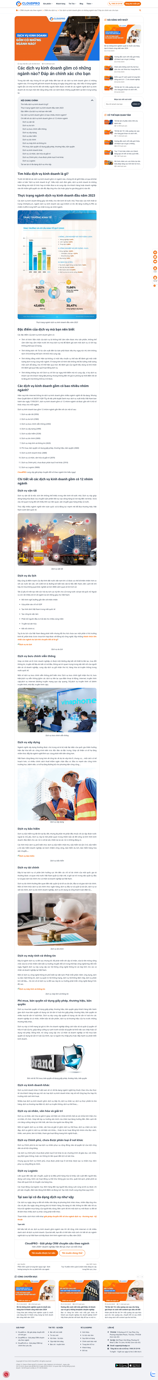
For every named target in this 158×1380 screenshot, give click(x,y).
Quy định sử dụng (88, 1338)
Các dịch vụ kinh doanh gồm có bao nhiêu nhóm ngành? (44, 115)
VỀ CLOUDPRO (86, 1328)
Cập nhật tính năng (56, 1341)
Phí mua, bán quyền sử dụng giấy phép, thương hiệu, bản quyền (49, 146)
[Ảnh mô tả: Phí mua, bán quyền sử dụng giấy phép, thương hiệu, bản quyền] (57, 1058)
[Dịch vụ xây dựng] (57, 794)
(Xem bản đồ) (114, 1337)
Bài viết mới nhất (56, 1332)
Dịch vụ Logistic (29, 161)
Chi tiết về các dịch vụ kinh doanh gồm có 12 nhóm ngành (44, 118)
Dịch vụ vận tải (28, 122)
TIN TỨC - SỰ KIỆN (55, 1328)
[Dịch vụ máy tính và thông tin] (31, 989)
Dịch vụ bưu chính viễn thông (34, 129)
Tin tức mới (54, 1335)
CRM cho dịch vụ (50, 10)
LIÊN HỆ (111, 1328)
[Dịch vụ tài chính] (57, 919)
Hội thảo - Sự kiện (56, 1338)
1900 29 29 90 (116, 4)
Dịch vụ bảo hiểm (30, 136)
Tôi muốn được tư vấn (43, 1253)
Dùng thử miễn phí (133, 4)
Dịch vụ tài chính (29, 139)
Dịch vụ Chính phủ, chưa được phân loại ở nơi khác (43, 157)
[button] (47, 4)
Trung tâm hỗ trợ (88, 1344)
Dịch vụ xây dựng (30, 132)
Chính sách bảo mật (89, 1341)
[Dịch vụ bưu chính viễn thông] (57, 710)
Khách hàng (86, 1348)
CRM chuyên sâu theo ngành (31, 10)
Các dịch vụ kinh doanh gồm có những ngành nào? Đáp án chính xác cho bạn (88, 10)
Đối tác (84, 1351)
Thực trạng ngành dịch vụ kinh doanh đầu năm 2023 (42, 108)
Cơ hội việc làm (88, 1335)
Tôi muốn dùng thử (72, 1253)
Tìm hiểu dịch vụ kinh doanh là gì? (34, 104)
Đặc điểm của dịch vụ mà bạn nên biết (36, 111)
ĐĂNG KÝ (136, 104)
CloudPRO (22, 472)
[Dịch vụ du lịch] (25, 644)
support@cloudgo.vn (122, 1346)
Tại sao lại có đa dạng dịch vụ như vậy (36, 164)
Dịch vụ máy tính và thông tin (34, 143)
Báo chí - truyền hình (57, 1344)
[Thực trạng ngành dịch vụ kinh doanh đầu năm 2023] (57, 264)
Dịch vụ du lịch (28, 125)
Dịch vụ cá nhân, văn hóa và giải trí (37, 153)
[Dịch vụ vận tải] (57, 539)
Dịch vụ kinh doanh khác (33, 150)
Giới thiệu (85, 1332)
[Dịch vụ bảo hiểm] (26, 855)
